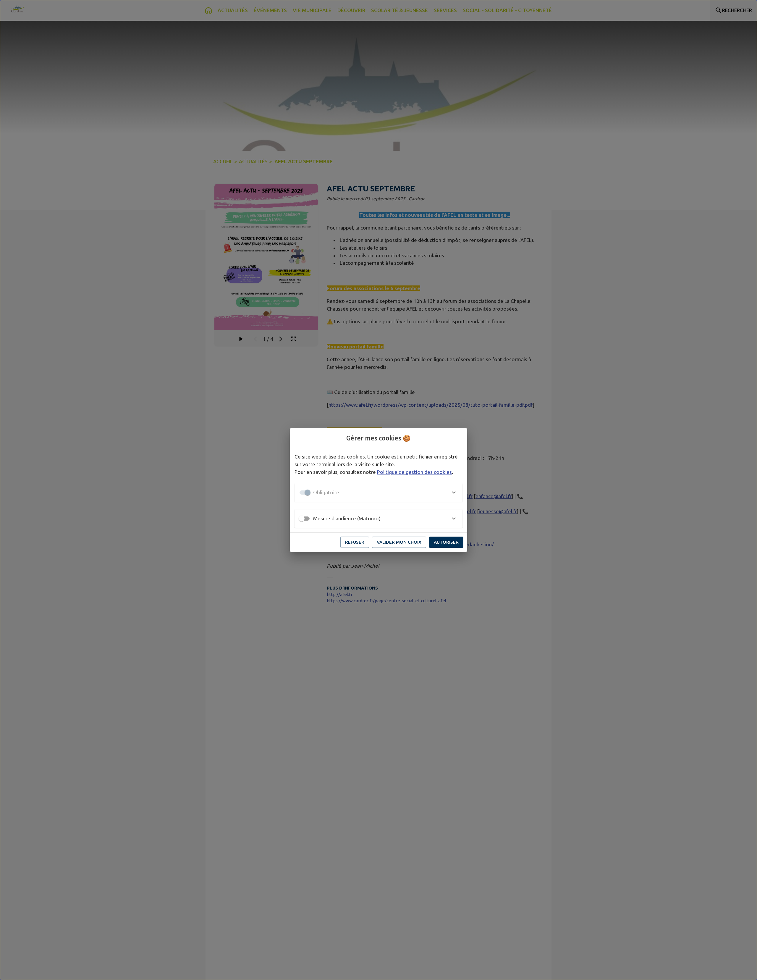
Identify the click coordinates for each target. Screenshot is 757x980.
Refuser (354, 542)
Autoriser (446, 542)
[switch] (301, 518)
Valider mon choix (399, 542)
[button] (378, 492)
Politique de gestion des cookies (414, 472)
